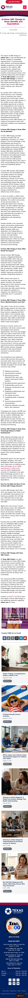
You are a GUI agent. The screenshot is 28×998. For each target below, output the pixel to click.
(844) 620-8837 (14, 941)
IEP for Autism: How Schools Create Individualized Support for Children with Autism (14, 757)
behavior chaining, (12, 343)
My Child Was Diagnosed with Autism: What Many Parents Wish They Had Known (14, 884)
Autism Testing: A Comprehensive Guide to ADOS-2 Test (14, 674)
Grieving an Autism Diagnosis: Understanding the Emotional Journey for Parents (13, 841)
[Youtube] (18, 983)
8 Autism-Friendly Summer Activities (11, 715)
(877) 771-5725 (14, 597)
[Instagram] (10, 983)
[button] (14, 2)
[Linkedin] (14, 983)
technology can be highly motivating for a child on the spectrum (11, 468)
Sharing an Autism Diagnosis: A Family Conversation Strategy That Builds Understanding (14, 799)
